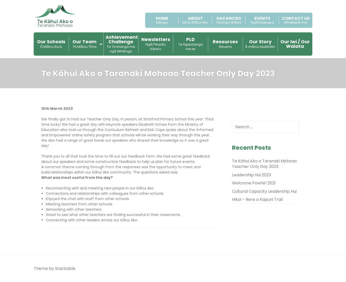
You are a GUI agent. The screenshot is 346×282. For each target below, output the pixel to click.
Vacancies (228, 18)
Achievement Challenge (122, 44)
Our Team (84, 43)
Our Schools (51, 43)
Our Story (260, 43)
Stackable (65, 268)
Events (262, 18)
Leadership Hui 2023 (251, 175)
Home (162, 18)
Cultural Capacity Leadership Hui (264, 191)
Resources (225, 43)
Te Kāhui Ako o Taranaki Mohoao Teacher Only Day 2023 (264, 164)
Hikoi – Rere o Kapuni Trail (257, 199)
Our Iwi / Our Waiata (295, 43)
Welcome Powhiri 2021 (254, 183)
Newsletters (155, 43)
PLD (190, 43)
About (195, 18)
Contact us (296, 18)
